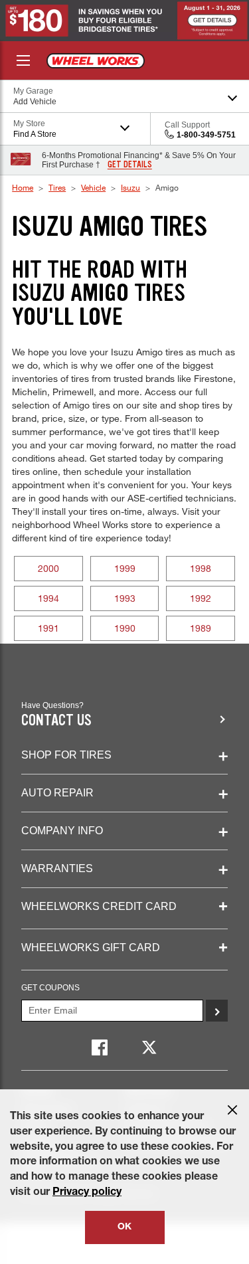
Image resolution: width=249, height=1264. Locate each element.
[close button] (232, 1110)
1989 (200, 628)
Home (22, 187)
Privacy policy (87, 1193)
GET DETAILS (130, 164)
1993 (124, 598)
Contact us (56, 720)
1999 (124, 568)
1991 (48, 628)
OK (124, 1227)
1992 (200, 598)
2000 (48, 568)
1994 (48, 598)
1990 (124, 628)
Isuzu (130, 187)
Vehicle (93, 187)
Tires (57, 187)
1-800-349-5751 (206, 134)
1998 (200, 568)
